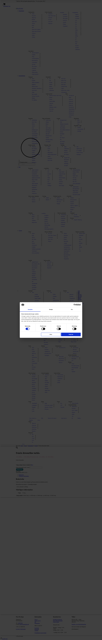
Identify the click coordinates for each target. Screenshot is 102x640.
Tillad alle (71, 334)
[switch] (43, 329)
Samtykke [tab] (30, 309)
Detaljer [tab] (51, 309)
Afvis (51, 334)
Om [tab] (72, 309)
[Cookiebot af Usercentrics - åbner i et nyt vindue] (75, 305)
